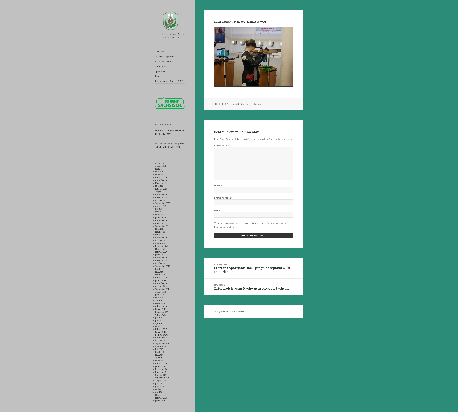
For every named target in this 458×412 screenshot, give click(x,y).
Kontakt (158, 76)
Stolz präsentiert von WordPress (229, 311)
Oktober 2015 (161, 375)
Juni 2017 (159, 320)
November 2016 (162, 337)
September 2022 (162, 226)
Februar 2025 (161, 189)
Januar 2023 (160, 217)
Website (218, 210)
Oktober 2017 (161, 315)
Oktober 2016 (161, 340)
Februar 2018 (161, 306)
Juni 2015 (159, 386)
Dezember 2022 (162, 220)
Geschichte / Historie (164, 61)
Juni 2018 (159, 294)
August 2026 (160, 166)
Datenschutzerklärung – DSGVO (169, 81)
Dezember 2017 (162, 312)
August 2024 (160, 191)
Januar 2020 (160, 254)
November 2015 (162, 372)
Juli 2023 (159, 209)
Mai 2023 (159, 211)
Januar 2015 (160, 400)
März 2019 (160, 274)
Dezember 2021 (162, 237)
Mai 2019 (159, 272)
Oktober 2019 (161, 263)
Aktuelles (159, 51)
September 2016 (162, 343)
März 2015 (160, 395)
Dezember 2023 (162, 194)
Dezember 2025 (162, 180)
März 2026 (160, 174)
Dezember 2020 (162, 246)
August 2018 (160, 292)
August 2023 (160, 206)
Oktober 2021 (161, 240)
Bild (218, 104)
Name (218, 185)
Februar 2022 (161, 234)
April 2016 (160, 357)
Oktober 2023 (161, 200)
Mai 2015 (159, 389)
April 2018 (160, 300)
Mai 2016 (159, 355)
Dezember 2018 (162, 283)
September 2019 (162, 266)
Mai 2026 (159, 171)
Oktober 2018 (161, 286)
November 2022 (162, 223)
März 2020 (160, 249)
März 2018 (160, 303)
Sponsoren (160, 71)
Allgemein (257, 104)
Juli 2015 (159, 383)
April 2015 (160, 392)
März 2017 (160, 326)
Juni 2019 (159, 269)
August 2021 (160, 243)
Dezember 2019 (162, 257)
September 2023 (162, 203)
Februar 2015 (161, 397)
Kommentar (221, 145)
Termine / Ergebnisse (165, 56)
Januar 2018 (160, 309)
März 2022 (160, 232)
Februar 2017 (161, 329)
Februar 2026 (161, 177)
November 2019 (162, 260)
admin (158, 130)
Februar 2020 (161, 252)
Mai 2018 (159, 297)
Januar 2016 (160, 366)
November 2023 (162, 197)
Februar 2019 (161, 277)
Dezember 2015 (162, 369)
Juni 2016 (159, 352)
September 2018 (162, 289)
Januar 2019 (160, 280)
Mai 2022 (159, 229)
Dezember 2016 (162, 335)
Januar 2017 (160, 332)
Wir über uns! (161, 66)
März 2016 (160, 360)
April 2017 (160, 323)
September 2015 (162, 377)
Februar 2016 (161, 363)
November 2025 (162, 183)
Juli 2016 (159, 349)
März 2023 (160, 214)
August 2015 (160, 380)
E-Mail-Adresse (223, 198)
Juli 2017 (159, 317)
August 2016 (160, 346)
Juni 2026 (159, 169)
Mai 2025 (159, 186)
